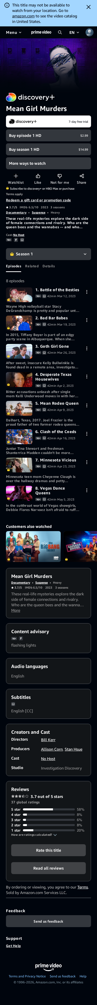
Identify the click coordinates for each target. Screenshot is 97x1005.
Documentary (16, 212)
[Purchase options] (86, 291)
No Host (18, 235)
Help (83, 976)
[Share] (81, 175)
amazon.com (23, 15)
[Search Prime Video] (59, 32)
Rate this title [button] (48, 850)
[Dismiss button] (89, 6)
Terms (82, 887)
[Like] (38, 175)
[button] (34, 834)
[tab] (13, 266)
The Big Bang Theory (33, 546)
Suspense (38, 212)
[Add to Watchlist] (15, 175)
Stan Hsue (73, 749)
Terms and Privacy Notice (27, 976)
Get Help (13, 946)
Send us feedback (63, 976)
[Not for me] (59, 175)
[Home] (41, 32)
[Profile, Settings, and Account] (89, 32)
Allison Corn (52, 749)
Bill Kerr (48, 739)
